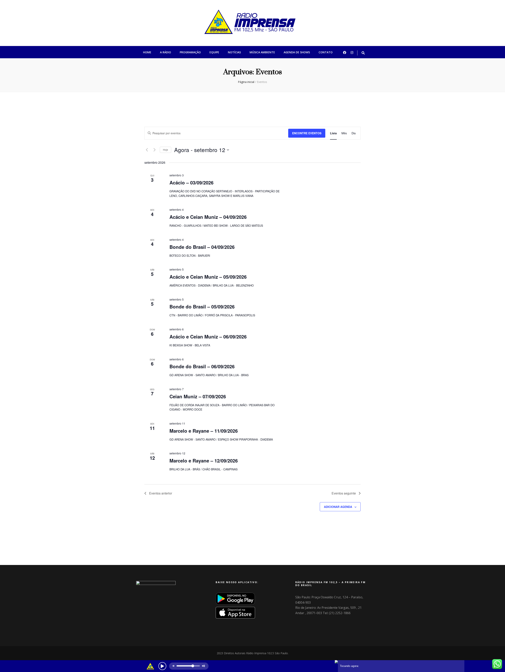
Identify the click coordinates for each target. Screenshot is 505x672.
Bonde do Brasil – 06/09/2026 (202, 366)
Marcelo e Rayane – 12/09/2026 (203, 460)
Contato (326, 52)
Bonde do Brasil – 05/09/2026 (202, 306)
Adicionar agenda (338, 507)
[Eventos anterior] (146, 150)
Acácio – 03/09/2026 (191, 182)
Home (147, 52)
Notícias (234, 52)
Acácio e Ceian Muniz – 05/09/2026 (208, 276)
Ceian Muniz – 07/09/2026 (197, 396)
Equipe (214, 52)
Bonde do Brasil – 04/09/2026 (202, 246)
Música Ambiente (262, 52)
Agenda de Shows (297, 52)
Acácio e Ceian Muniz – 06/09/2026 (208, 336)
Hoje (165, 149)
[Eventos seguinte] (154, 150)
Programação (190, 52)
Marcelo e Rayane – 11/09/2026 (203, 430)
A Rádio (165, 52)
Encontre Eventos (306, 133)
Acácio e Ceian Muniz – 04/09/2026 (208, 216)
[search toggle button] (363, 53)
